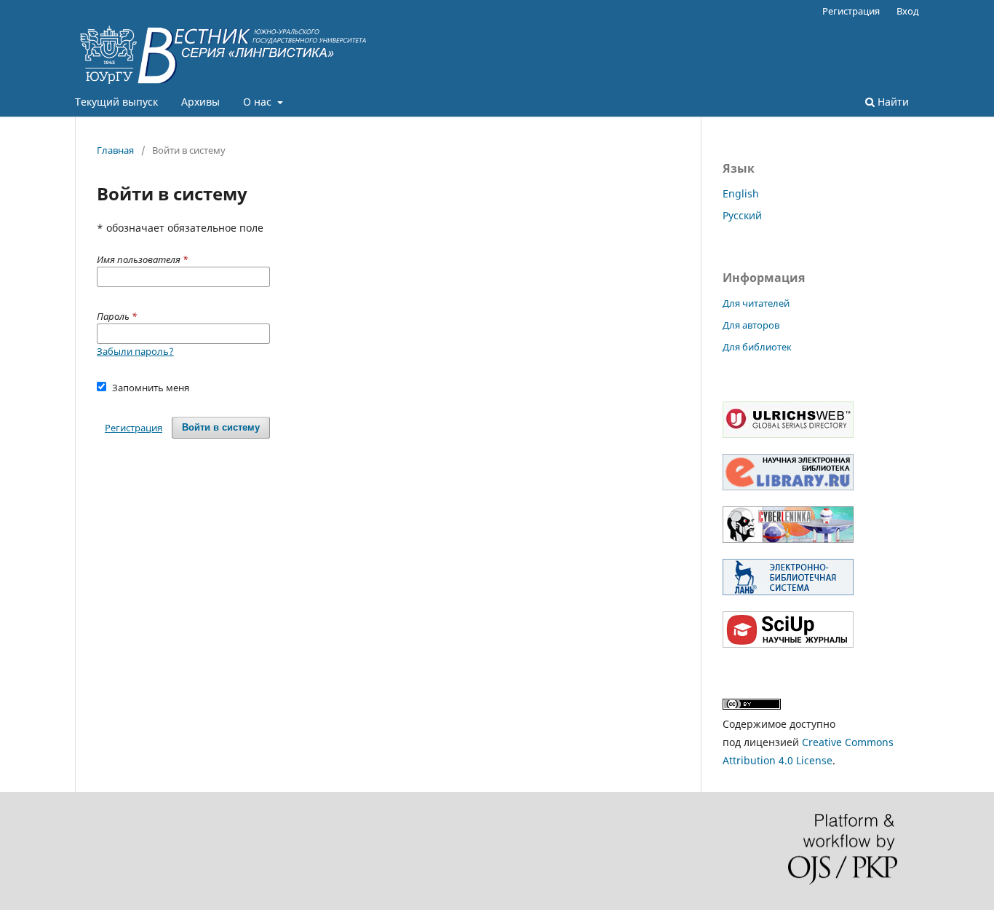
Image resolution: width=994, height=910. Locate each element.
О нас (258, 102)
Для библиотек (757, 346)
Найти (892, 102)
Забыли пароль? (135, 351)
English (741, 193)
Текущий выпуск (116, 102)
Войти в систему (221, 427)
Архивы (200, 102)
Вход (907, 10)
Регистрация (851, 10)
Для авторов (751, 325)
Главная (115, 150)
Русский (742, 215)
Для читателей (756, 303)
